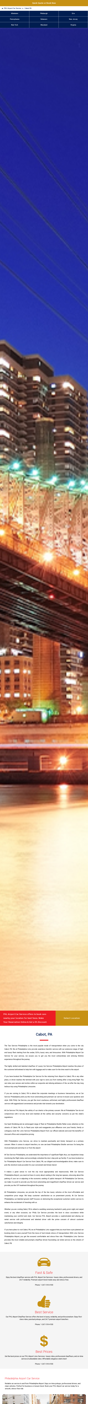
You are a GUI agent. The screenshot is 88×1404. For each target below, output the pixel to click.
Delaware (44, 19)
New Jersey (73, 19)
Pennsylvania (14, 19)
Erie (73, 13)
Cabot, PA (28, 8)
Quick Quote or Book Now (44, 3)
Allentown (14, 13)
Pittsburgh (44, 13)
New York (14, 25)
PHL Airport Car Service (12, 8)
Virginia (73, 25)
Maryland (44, 25)
